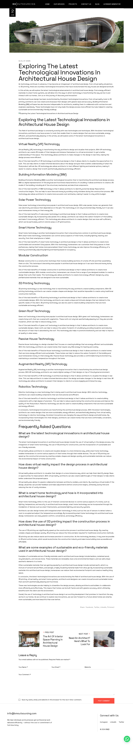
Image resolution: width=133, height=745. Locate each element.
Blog (21, 61)
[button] (127, 739)
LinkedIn (113, 722)
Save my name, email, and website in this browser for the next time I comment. (52, 700)
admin (28, 61)
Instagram (104, 722)
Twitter (121, 722)
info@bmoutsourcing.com (21, 713)
